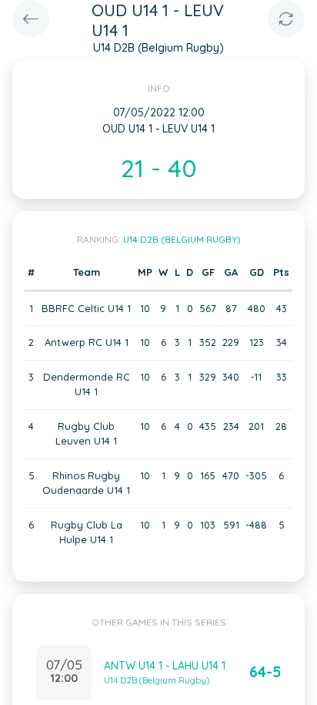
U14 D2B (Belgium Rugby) (182, 239)
